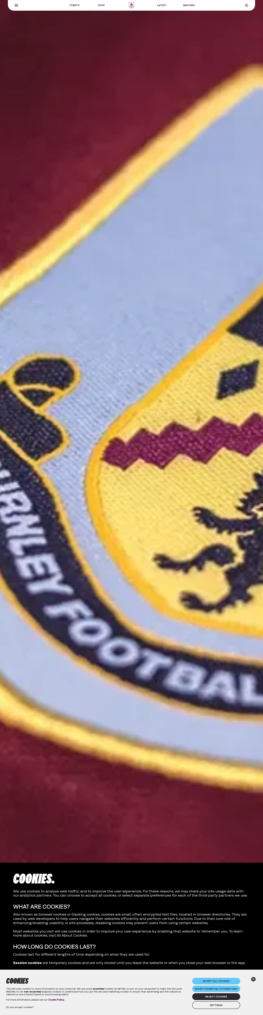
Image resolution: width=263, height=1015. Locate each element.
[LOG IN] (246, 5)
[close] (253, 979)
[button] (16, 5)
